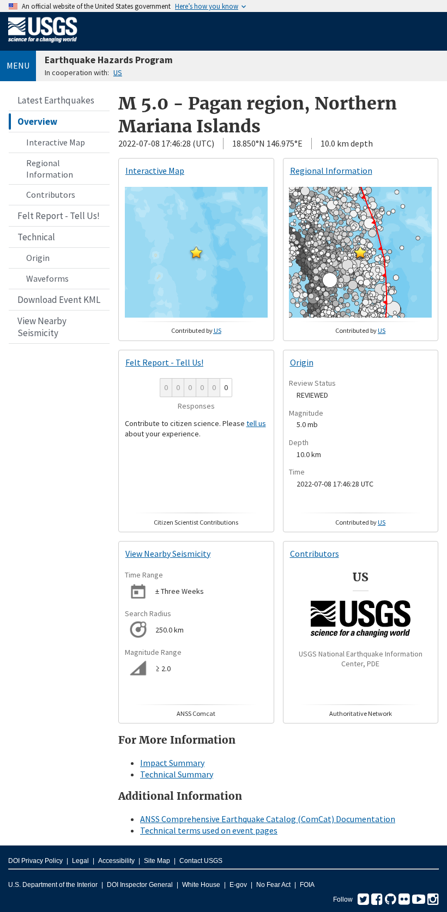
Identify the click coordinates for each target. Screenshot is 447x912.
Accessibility (116, 861)
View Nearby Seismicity (42, 327)
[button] (196, 252)
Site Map (157, 861)
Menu (18, 65)
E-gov (238, 885)
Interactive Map (55, 142)
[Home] (42, 44)
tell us (256, 423)
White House (201, 885)
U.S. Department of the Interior (53, 885)
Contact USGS (200, 861)
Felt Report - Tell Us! (58, 216)
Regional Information (49, 168)
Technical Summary (176, 774)
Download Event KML (58, 300)
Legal (80, 861)
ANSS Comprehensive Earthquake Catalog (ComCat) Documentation (267, 818)
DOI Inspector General (140, 885)
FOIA (307, 885)
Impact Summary (172, 762)
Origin (38, 257)
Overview (37, 121)
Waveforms (47, 278)
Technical (36, 237)
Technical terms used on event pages (208, 830)
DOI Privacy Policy (35, 861)
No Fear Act (273, 885)
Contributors (50, 194)
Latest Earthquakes (55, 100)
